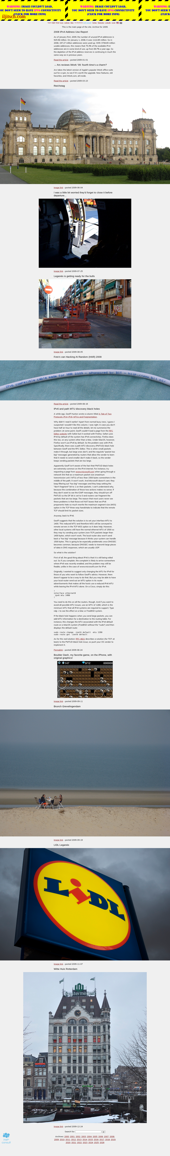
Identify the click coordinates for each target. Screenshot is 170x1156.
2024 (90, 1142)
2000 (66, 1136)
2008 (112, 1136)
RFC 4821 (80, 639)
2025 (96, 1142)
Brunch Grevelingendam (67, 706)
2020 (68, 1142)
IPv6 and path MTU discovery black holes (77, 408)
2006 (100, 1136)
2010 (62, 1139)
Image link (58, 187)
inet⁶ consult (87, 23)
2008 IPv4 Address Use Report (71, 32)
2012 (73, 1139)
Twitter (94, 23)
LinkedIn (108, 23)
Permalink (58, 650)
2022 (79, 1142)
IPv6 (57, 23)
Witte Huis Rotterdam (65, 969)
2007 (106, 1136)
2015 (90, 1139)
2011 (67, 1139)
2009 (56, 1139)
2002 (78, 1136)
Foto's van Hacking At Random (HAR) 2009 (78, 357)
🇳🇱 (121, 23)
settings (67, 23)
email (113, 23)
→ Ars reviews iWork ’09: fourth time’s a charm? (80, 64)
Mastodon (101, 23)
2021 (73, 1142)
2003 (83, 1136)
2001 (72, 1136)
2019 (113, 1139)
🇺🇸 (117, 23)
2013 (79, 1139)
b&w (72, 23)
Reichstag (59, 85)
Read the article (61, 60)
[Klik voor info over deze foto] (85, 233)
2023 (85, 1142)
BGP (53, 23)
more (61, 23)
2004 (89, 1136)
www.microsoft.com (85, 471)
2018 (107, 1139)
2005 (95, 1136)
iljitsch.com (13, 16)
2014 (84, 1139)
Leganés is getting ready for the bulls (74, 276)
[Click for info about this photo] (85, 136)
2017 (101, 1139)
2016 (96, 1139)
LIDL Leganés (61, 845)
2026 (102, 1142)
